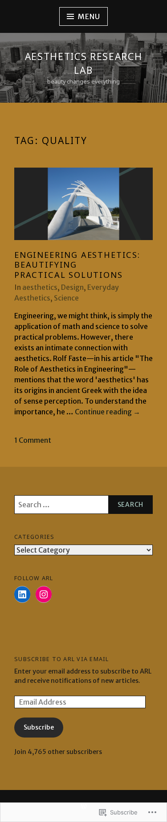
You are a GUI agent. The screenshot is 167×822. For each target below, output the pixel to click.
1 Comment (32, 440)
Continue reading (107, 412)
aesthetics (39, 287)
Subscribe (39, 727)
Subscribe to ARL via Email (61, 659)
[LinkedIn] (22, 594)
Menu (89, 16)
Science (66, 297)
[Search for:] (83, 504)
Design (72, 287)
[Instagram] (44, 594)
